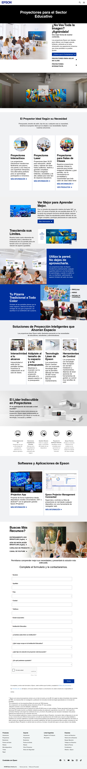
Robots (4, 745)
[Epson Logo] (7, 2)
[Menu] (84, 2)
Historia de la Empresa (71, 737)
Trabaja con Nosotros (70, 742)
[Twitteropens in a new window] (64, 760)
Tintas (4, 749)
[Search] (80, 2)
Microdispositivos (7, 747)
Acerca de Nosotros (70, 735)
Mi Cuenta (46, 737)
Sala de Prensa (69, 745)
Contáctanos (68, 747)
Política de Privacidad (34, 766)
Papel (4, 752)
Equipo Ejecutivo (69, 740)
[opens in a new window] (80, 760)
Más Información (18, 179)
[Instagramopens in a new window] (76, 760)
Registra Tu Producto (49, 735)
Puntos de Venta (7, 742)
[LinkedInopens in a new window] (72, 760)
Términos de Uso (23, 766)
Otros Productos (27, 747)
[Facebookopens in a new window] (60, 760)
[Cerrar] (43, 90)
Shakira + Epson (69, 749)
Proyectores (6, 737)
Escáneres (5, 740)
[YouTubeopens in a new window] (68, 760)
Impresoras (6, 735)
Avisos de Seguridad (28, 749)
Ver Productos (63, 187)
